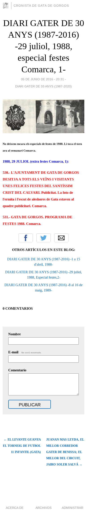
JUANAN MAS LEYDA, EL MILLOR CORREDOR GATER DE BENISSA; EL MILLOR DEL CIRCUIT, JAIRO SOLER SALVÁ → (65, 452)
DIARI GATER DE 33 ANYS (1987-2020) (43, 86)
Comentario (17, 370)
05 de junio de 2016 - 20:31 (42, 79)
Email (61, 237)
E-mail (24, 352)
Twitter (43, 237)
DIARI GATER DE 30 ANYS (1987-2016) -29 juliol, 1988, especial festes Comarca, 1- (43, 46)
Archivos (43, 508)
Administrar (72, 508)
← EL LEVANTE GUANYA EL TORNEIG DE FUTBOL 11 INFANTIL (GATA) (22, 446)
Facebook (26, 237)
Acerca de (14, 508)
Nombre (14, 334)
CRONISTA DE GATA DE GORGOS (41, 5)
